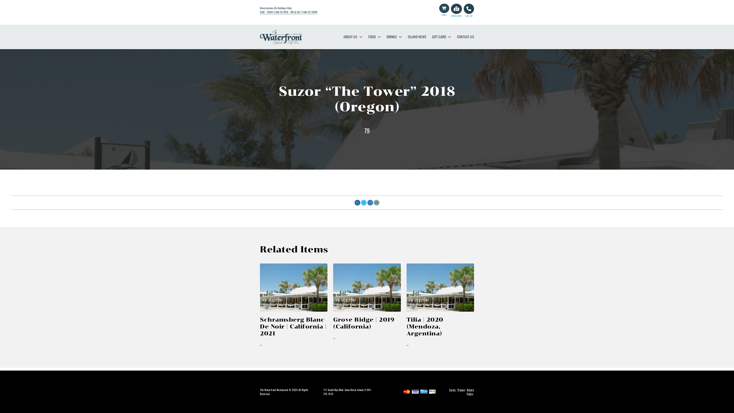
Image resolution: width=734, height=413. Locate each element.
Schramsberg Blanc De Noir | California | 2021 (293, 326)
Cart (444, 14)
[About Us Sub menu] (361, 37)
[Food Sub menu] (379, 37)
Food (372, 36)
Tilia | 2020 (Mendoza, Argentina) (425, 326)
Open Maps (456, 15)
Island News (417, 36)
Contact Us (465, 36)
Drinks (392, 36)
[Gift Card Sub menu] (449, 37)
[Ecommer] (444, 8)
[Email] (376, 203)
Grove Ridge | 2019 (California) (363, 323)
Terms (452, 390)
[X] (364, 203)
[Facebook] (357, 203)
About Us (350, 36)
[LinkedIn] (370, 203)
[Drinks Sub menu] (400, 37)
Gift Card (439, 36)
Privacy (461, 390)
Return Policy (470, 392)
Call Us (469, 15)
